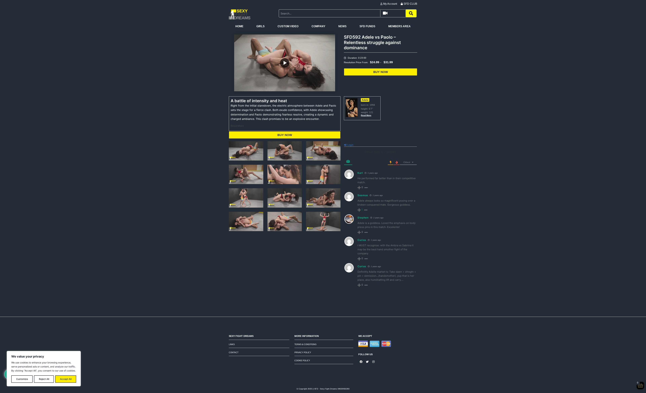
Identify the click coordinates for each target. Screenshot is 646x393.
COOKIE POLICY (302, 360)
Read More (237, 125)
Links (232, 344)
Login (350, 144)
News (342, 26)
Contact (233, 352)
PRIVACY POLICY (302, 352)
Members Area (399, 26)
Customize (22, 379)
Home (239, 26)
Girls (260, 26)
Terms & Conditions (305, 344)
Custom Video (288, 26)
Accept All (65, 379)
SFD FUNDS (367, 26)
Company (318, 26)
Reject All (44, 379)
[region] (44, 368)
